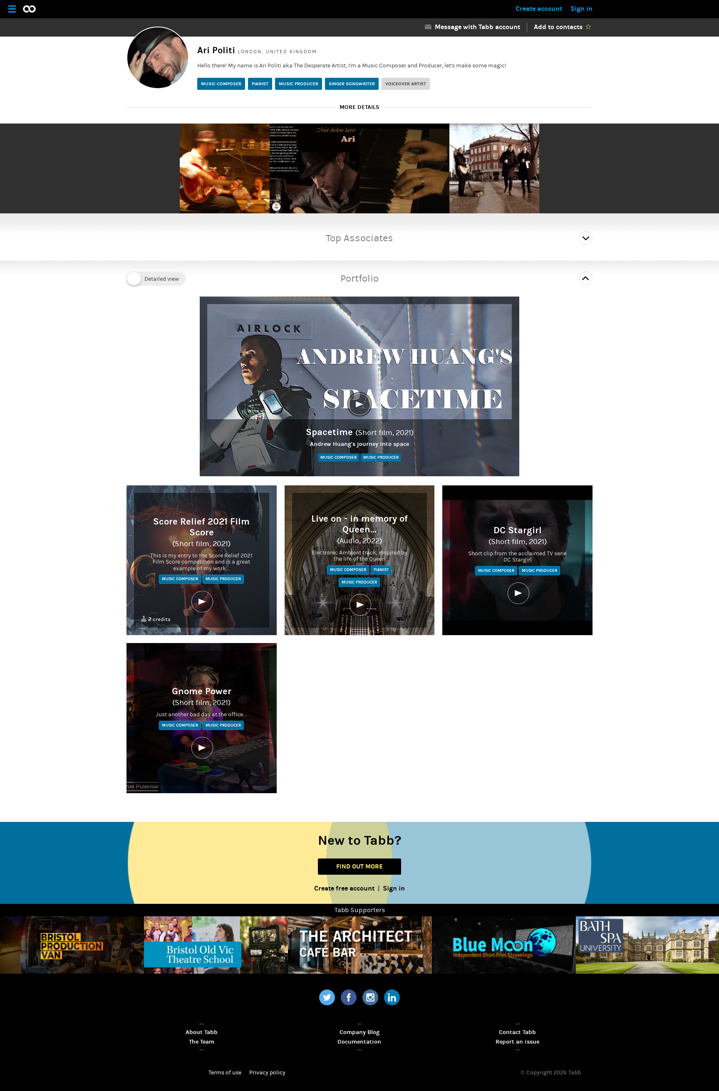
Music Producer (298, 84)
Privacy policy (267, 1072)
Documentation (359, 1041)
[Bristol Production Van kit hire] (72, 945)
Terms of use (224, 1072)
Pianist (260, 84)
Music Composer (221, 84)
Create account (539, 8)
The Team (201, 1041)
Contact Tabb (517, 1032)
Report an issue (517, 1041)
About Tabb (202, 1032)
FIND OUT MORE (359, 866)
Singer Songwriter (352, 84)
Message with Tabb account (475, 27)
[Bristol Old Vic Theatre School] (216, 945)
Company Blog (359, 1032)
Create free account (344, 888)
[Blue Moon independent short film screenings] (504, 945)
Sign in (581, 8)
